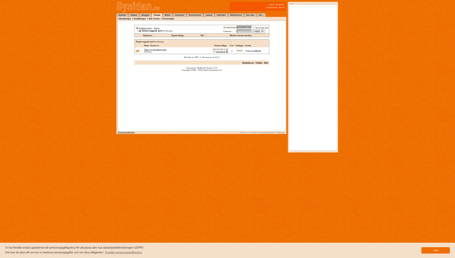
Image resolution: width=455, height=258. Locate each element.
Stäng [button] (435, 250)
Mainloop (281, 132)
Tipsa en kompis (272, 7)
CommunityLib (267, 132)
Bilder (167, 15)
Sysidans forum (145, 28)
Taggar (157, 28)
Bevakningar (125, 19)
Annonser (179, 15)
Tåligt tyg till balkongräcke (155, 50)
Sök (202, 35)
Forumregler (168, 19)
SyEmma (148, 52)
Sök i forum (154, 19)
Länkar (209, 15)
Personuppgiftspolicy (126, 132)
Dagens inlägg (178, 35)
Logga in (272, 5)
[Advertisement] (312, 42)
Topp (266, 62)
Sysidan (259, 62)
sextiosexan (220, 51)
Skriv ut (281, 7)
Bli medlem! (280, 5)
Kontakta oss (248, 62)
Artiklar (133, 15)
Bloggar (145, 15)
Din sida (250, 15)
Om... (261, 15)
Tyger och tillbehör (253, 51)
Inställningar (140, 19)
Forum (157, 15)
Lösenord (227, 31)
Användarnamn (229, 27)
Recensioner (195, 15)
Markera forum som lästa (241, 35)
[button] (123, 252)
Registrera (147, 35)
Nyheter (122, 15)
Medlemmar (236, 15)
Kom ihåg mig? (262, 28)
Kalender (221, 15)
